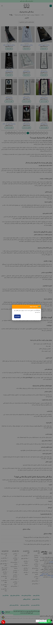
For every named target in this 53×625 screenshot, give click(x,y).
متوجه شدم (17, 316)
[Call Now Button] (3, 622)
